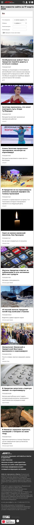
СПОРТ (4, 121)
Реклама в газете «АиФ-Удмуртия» (13, 462)
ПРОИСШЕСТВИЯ (7, 282)
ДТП (3, 80)
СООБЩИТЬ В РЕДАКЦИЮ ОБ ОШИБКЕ (13, 469)
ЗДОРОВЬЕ (5, 402)
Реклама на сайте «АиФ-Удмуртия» (13, 464)
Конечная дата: (6, 29)
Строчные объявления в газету (12, 467)
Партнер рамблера (15, 517)
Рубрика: (4, 23)
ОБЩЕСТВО (5, 243)
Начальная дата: (6, 26)
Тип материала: (6, 20)
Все (3, 13)
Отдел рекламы (6, 460)
